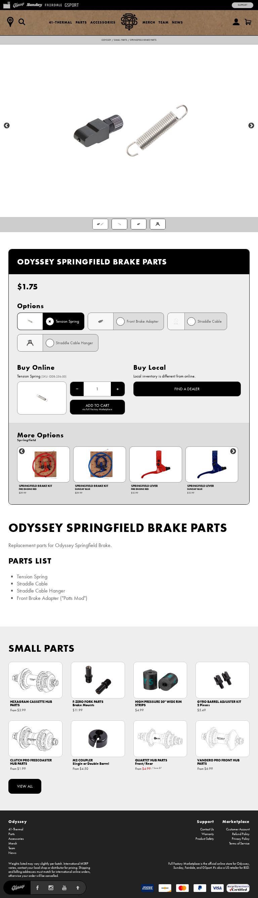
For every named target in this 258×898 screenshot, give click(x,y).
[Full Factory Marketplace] (6, 4)
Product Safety (205, 839)
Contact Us (207, 829)
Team (164, 22)
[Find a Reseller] (10, 21)
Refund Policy (241, 834)
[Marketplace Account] (236, 21)
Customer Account (238, 829)
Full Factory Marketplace (184, 864)
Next (251, 126)
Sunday (178, 868)
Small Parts (120, 40)
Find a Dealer (187, 389)
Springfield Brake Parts (143, 40)
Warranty (208, 834)
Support (242, 5)
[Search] (22, 21)
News (177, 22)
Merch (148, 22)
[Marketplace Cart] (248, 21)
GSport (207, 868)
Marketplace (236, 821)
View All (25, 786)
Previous (6, 126)
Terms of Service (239, 843)
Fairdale (190, 868)
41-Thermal (60, 22)
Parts (81, 22)
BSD (246, 868)
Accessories (103, 22)
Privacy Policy (241, 839)
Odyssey (106, 40)
